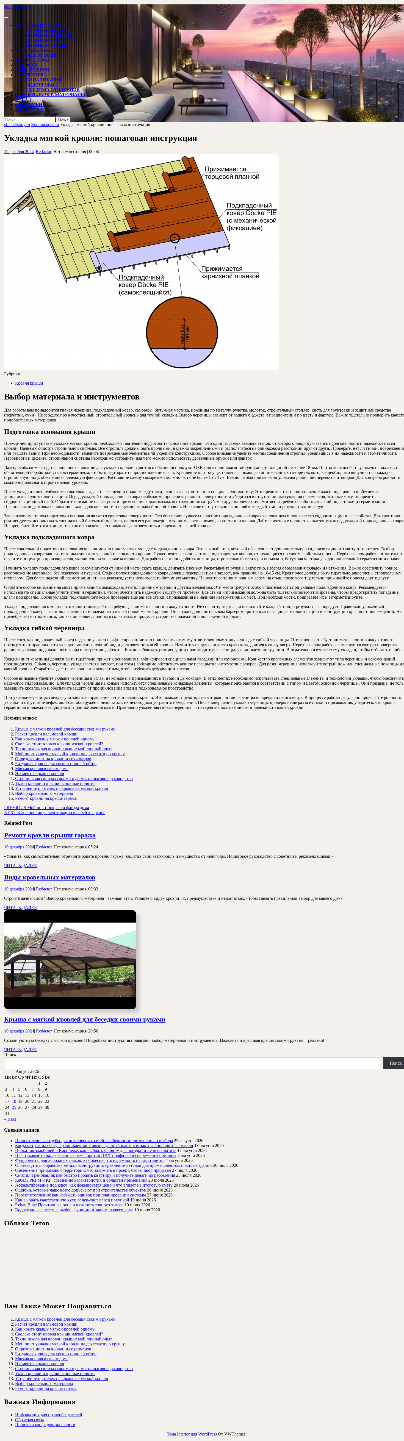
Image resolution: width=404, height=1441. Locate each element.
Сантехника (31, 75)
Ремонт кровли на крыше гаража (46, 798)
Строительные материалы (50, 94)
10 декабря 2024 (19, 847)
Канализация (43, 79)
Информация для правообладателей (48, 1414)
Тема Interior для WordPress (192, 1434)
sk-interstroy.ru (17, 6)
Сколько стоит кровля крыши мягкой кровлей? (59, 744)
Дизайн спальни (47, 45)
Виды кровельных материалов (49, 877)
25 (14, 1107)
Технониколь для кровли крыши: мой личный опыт (63, 748)
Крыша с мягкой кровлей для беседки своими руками (65, 729)
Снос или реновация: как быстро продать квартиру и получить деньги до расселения (95, 1175)
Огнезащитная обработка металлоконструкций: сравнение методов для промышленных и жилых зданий (113, 1165)
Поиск (10, 1054)
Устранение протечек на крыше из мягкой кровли (61, 788)
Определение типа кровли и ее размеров (53, 758)
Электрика (29, 109)
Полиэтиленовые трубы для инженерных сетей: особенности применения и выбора (94, 1140)
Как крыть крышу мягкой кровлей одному (55, 739)
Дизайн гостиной (48, 35)
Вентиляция (42, 55)
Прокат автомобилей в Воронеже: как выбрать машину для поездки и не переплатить (95, 1150)
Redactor (43, 151)
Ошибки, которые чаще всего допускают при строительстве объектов (80, 1190)
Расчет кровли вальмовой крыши (46, 734)
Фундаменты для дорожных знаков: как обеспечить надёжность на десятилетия (89, 1160)
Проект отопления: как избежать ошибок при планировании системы (80, 1195)
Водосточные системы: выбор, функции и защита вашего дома (74, 1209)
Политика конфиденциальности (45, 1424)
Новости (26, 65)
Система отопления (53, 89)
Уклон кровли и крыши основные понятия (55, 783)
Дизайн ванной (45, 30)
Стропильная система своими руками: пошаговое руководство (74, 778)
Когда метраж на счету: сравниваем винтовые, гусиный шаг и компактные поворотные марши (104, 1145)
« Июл (10, 1119)
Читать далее (20, 865)
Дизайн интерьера (38, 25)
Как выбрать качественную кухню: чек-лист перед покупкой (72, 1200)
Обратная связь (29, 1419)
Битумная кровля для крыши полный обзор (55, 763)
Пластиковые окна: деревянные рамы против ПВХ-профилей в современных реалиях (95, 1155)
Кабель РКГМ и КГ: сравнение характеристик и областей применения (81, 1180)
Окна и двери (32, 70)
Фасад (23, 99)
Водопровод (41, 84)
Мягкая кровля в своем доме (41, 768)
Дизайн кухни (44, 40)
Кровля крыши (34, 50)
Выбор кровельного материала (44, 793)
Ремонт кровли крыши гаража (50, 835)
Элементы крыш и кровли (39, 773)
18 (14, 1101)
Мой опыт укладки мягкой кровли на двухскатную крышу (70, 753)
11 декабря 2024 (19, 151)
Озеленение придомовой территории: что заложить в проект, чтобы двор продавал (93, 1170)
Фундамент (30, 104)
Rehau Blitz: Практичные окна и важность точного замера (69, 1205)
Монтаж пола (32, 60)
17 (7, 1101)
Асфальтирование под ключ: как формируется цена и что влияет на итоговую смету (94, 1185)
